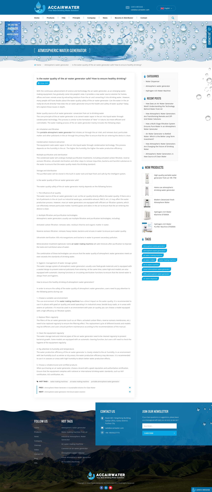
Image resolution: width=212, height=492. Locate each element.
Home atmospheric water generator (76, 457)
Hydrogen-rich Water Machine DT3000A (162, 213)
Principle (76, 18)
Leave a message (203, 490)
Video (36, 450)
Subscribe (148, 433)
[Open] (209, 37)
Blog (36, 458)
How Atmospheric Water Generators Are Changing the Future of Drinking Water (159, 146)
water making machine (167, 260)
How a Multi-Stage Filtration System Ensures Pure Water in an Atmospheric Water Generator (160, 126)
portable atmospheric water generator (56, 132)
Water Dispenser (152, 81)
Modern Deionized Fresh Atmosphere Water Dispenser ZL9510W (164, 201)
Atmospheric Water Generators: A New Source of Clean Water (158, 155)
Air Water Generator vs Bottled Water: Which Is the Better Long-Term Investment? (159, 136)
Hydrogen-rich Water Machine (158, 91)
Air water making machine (72, 444)
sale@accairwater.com (140, 10)
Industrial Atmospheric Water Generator (73, 438)
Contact (143, 18)
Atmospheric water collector (73, 453)
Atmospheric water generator (158, 86)
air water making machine (82, 244)
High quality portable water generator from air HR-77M (165, 176)
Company (91, 18)
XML (36, 463)
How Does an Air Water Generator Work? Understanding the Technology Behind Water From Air (159, 106)
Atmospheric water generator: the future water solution (65, 392)
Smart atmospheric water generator (156, 269)
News (105, 18)
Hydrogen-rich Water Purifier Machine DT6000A (164, 225)
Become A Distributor (124, 18)
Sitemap (37, 445)
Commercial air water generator (74, 448)
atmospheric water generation (154, 251)
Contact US (38, 454)
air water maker (149, 260)
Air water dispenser (150, 278)
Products (50, 18)
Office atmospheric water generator (156, 274)
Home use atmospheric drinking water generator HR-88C (164, 188)
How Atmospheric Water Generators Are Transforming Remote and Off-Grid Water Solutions (159, 116)
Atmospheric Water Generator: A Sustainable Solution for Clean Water (70, 388)
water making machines (70, 301)
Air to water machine (151, 265)
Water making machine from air (74, 432)
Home (36, 18)
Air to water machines (70, 462)
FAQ (63, 18)
